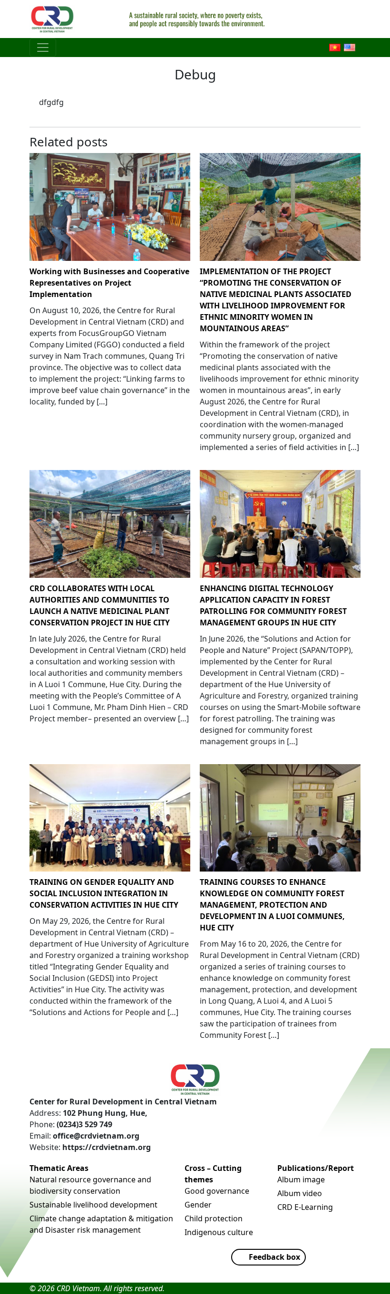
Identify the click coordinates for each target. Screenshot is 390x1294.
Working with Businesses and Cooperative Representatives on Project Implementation (109, 282)
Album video (299, 1193)
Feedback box (274, 1257)
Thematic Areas (58, 1168)
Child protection (214, 1218)
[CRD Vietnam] (53, 19)
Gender (198, 1204)
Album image (301, 1179)
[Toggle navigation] (42, 47)
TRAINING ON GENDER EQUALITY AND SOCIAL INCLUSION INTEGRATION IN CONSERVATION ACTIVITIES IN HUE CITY (103, 893)
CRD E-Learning (305, 1207)
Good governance (217, 1191)
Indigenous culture (219, 1232)
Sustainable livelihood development (93, 1204)
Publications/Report (315, 1168)
